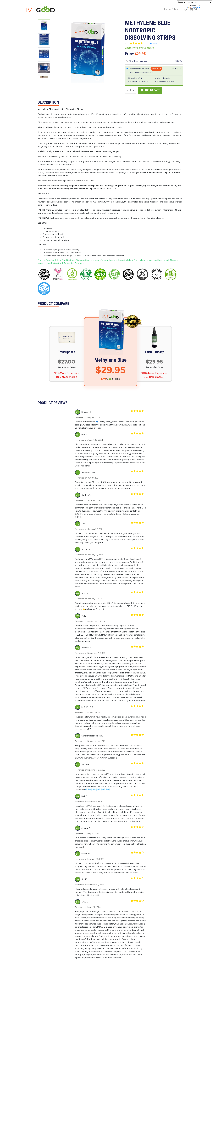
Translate (195, 7)
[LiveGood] (41, 9)
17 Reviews (152, 43)
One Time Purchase (138, 61)
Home (167, 9)
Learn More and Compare (139, 47)
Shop (176, 9)
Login (184, 9)
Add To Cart (152, 90)
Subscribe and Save (140, 68)
